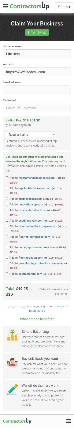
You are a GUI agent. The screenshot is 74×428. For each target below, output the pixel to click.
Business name (12, 46)
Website (8, 64)
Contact (64, 7)
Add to (37, 180)
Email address (12, 82)
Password (9, 100)
